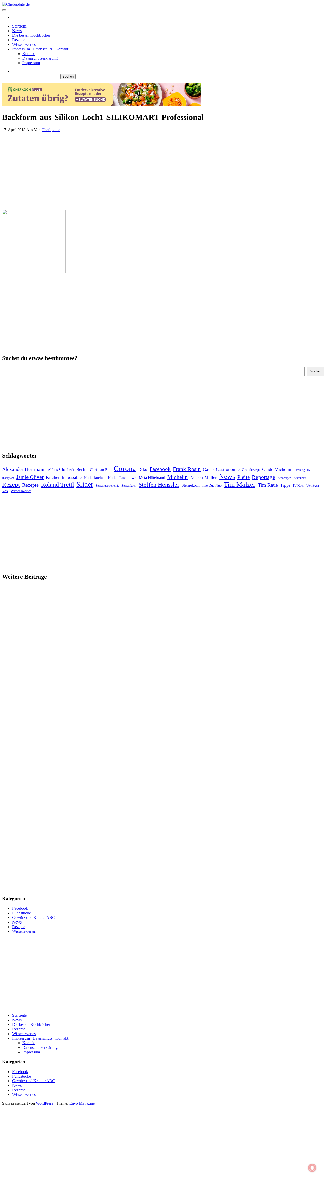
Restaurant (299, 478)
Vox (5, 491)
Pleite (243, 477)
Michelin (177, 477)
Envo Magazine (82, 1103)
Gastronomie (228, 469)
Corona (125, 468)
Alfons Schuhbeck (61, 470)
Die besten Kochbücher (31, 35)
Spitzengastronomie (107, 485)
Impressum (31, 63)
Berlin (82, 469)
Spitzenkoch (128, 485)
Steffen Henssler (159, 484)
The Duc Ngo (212, 485)
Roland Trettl (57, 484)
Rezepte (18, 40)
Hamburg (299, 470)
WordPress (44, 1103)
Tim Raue (268, 485)
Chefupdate (51, 130)
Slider (84, 484)
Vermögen (312, 485)
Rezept (11, 484)
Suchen (315, 371)
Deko (142, 469)
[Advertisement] (155, 170)
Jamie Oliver (30, 477)
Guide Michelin (276, 469)
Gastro (208, 469)
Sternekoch (191, 485)
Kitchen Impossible (64, 477)
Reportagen (284, 478)
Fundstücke (21, 913)
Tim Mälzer (239, 484)
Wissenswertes (24, 44)
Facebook (160, 469)
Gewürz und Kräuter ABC (33, 917)
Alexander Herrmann (24, 469)
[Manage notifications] (312, 1168)
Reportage (263, 477)
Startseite (19, 26)
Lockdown (128, 478)
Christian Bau (101, 470)
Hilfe (310, 470)
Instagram (8, 478)
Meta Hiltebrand (152, 477)
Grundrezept (251, 470)
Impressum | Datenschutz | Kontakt (40, 49)
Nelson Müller (203, 477)
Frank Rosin (187, 469)
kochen (100, 478)
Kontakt (28, 53)
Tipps (285, 485)
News (17, 31)
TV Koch (298, 485)
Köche (112, 478)
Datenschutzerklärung (40, 58)
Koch (88, 478)
